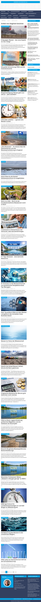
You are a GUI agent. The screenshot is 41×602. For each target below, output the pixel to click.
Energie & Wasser (4, 17)
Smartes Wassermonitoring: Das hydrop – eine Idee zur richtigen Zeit (33, 93)
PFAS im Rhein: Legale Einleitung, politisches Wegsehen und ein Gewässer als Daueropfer (12, 422)
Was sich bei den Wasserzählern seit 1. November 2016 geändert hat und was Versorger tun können (34, 39)
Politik (9, 17)
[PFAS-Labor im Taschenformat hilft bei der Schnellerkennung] (14, 551)
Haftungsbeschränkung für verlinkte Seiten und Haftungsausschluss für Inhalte (19, 587)
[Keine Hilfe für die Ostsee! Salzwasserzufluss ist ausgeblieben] (14, 168)
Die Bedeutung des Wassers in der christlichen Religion (12, 533)
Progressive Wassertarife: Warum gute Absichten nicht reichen (13, 394)
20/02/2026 (4, 288)
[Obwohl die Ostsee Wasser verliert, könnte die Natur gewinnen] (14, 358)
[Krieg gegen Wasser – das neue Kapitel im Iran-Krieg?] (14, 32)
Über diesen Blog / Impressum (18, 585)
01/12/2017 (29, 57)
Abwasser (9, 15)
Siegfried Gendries (10, 43)
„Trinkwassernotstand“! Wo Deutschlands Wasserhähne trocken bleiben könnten (32, 43)
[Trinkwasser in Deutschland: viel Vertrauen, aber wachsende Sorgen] (14, 221)
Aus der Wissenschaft (23, 15)
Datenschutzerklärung (17, 583)
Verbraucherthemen (4, 13)
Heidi (28, 591)
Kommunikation (31, 15)
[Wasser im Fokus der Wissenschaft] (14, 332)
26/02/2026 (4, 233)
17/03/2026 (4, 123)
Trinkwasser (3, 11)
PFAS (8, 11)
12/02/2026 (4, 342)
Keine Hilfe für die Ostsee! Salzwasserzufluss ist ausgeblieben (12, 177)
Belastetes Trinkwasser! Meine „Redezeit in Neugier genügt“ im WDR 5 (13, 478)
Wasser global (16, 17)
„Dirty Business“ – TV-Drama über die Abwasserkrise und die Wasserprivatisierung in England (13, 148)
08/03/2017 (29, 61)
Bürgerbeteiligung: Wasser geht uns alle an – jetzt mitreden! (12, 94)
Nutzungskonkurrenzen (15, 11)
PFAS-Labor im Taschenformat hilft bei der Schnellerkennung (13, 560)
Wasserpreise (30, 11)
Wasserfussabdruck (24, 17)
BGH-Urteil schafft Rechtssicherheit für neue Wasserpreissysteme (33, 26)
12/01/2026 (4, 480)
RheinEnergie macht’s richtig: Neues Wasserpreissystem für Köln (34, 55)
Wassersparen (13, 13)
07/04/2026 (4, 43)
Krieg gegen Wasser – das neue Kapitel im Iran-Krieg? (13, 41)
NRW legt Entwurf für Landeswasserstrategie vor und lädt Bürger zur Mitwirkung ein (12, 505)
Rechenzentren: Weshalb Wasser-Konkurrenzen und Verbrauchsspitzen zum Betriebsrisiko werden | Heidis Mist (34, 585)
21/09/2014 (29, 53)
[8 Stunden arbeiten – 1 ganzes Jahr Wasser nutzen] (14, 111)
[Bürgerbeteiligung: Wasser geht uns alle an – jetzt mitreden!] (14, 84)
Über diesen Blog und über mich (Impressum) (19, 581)
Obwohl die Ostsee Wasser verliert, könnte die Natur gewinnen (12, 367)
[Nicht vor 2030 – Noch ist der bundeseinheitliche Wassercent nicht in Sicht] (14, 193)
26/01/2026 (4, 425)
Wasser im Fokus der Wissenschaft (12, 341)
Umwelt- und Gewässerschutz (31, 13)
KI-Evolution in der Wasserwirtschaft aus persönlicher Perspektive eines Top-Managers (13, 285)
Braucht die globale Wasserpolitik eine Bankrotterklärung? (13, 450)
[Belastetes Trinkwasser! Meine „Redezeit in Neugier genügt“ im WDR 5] (14, 468)
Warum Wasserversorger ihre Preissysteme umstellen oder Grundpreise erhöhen (33, 47)
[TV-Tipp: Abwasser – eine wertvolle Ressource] (14, 248)
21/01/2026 (4, 452)
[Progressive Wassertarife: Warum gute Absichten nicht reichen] (14, 385)
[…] (17, 48)
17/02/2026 (4, 317)
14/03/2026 (4, 179)
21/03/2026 (4, 96)
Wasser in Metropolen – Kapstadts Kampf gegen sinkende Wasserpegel (33, 59)
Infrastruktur (20, 13)
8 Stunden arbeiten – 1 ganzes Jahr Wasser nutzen (12, 121)
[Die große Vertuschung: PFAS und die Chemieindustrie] (14, 58)
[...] (36, 35)
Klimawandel (3, 15)
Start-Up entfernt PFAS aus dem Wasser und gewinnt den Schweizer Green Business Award (14, 314)
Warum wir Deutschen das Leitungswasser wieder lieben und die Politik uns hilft (33, 595)
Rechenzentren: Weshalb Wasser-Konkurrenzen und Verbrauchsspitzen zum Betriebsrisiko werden (33, 588)
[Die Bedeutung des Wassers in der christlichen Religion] (14, 524)
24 (34, 29)
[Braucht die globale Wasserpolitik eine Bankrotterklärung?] (14, 440)
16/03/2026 (4, 151)
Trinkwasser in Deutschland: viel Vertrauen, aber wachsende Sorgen (12, 231)
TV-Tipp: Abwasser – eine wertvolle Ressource (12, 258)
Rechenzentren (24, 11)
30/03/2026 (4, 70)
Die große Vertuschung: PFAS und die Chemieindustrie (13, 68)
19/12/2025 (4, 562)
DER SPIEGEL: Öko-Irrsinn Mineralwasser (32, 52)
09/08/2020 (29, 45)
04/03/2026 (4, 206)
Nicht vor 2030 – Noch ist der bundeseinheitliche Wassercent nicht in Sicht (13, 203)
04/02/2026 (4, 396)
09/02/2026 (4, 369)
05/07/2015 (30, 29)
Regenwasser (15, 15)
